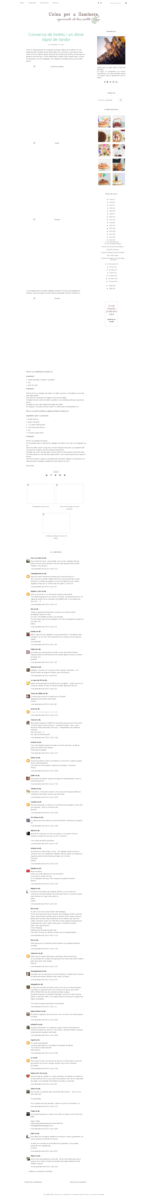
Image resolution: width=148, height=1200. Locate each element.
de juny (112, 267)
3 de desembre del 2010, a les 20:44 (44, 813)
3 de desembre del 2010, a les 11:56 (44, 737)
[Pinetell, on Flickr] (56, 252)
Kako (32, 1133)
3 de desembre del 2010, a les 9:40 (44, 704)
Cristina (33, 789)
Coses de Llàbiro (37, 693)
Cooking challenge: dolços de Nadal (112, 252)
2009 (110, 285)
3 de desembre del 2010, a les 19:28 (44, 797)
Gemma (33, 667)
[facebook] (99, 3)
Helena (33, 649)
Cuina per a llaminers (62, 1194)
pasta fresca (51, 293)
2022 (111, 205)
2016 (111, 222)
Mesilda (33, 868)
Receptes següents (78, 1182)
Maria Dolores (36, 1011)
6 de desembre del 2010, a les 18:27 (44, 1151)
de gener (112, 281)
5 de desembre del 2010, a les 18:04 (44, 1035)
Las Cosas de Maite (96, 1194)
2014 (111, 228)
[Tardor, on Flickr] (56, 176)
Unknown (34, 953)
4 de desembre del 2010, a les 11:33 (44, 949)
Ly (31, 1058)
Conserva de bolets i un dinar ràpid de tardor (112, 259)
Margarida (34, 984)
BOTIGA (56, 3)
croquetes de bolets (53, 50)
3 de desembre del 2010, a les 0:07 (44, 587)
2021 (111, 208)
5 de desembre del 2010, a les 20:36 (44, 1053)
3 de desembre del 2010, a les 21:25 (44, 844)
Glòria (33, 830)
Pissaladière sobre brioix (40, 506)
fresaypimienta (36, 971)
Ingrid (33, 1040)
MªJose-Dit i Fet (36, 1073)
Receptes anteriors (33, 1182)
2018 (111, 217)
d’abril (112, 273)
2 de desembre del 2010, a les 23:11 (44, 569)
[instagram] (101, 3)
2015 (111, 225)
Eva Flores (34, 817)
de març (112, 275)
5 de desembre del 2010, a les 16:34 (44, 1020)
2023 (111, 202)
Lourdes (33, 802)
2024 (111, 199)
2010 (111, 240)
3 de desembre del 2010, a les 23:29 (44, 884)
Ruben (33, 1156)
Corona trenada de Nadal (112, 243)
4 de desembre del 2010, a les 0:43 (44, 904)
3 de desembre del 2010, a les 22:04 (44, 864)
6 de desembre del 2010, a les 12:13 (44, 1106)
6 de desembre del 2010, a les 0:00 (44, 1084)
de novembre (112, 264)
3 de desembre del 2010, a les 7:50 (44, 662)
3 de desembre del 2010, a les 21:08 (44, 826)
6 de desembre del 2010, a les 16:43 (44, 1129)
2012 (111, 234)
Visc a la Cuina (36, 558)
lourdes (33, 631)
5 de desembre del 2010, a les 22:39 (44, 1068)
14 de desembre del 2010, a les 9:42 (44, 1167)
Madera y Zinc (36, 591)
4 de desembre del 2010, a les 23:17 (44, 980)
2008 (111, 288)
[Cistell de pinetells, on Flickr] (56, 99)
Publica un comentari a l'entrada (40, 1171)
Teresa (33, 720)
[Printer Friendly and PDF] (47, 475)
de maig (112, 270)
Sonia (33, 709)
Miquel (33, 888)
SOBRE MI (32, 3)
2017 (111, 219)
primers (56, 472)
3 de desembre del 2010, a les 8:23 (44, 675)
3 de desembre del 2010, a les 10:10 (44, 715)
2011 (111, 237)
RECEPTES (44, 3)
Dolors (33, 758)
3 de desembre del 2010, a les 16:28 (44, 771)
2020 (111, 211)
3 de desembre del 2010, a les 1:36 (44, 644)
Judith (33, 775)
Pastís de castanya (112, 249)
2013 (111, 231)
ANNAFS (34, 1024)
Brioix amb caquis (112, 255)
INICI (22, 3)
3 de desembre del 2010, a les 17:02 (44, 784)
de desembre (112, 242)
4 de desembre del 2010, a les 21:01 (44, 966)
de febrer (111, 278)
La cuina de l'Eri (36, 680)
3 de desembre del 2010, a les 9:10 (44, 689)
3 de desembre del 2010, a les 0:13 (44, 604)
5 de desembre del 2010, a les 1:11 (44, 1007)
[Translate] (120, 100)
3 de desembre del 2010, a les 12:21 (44, 753)
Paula (33, 1111)
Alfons (33, 1089)
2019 (111, 214)
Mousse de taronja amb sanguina (112, 246)
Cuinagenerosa (36, 573)
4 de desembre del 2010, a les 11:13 (44, 935)
